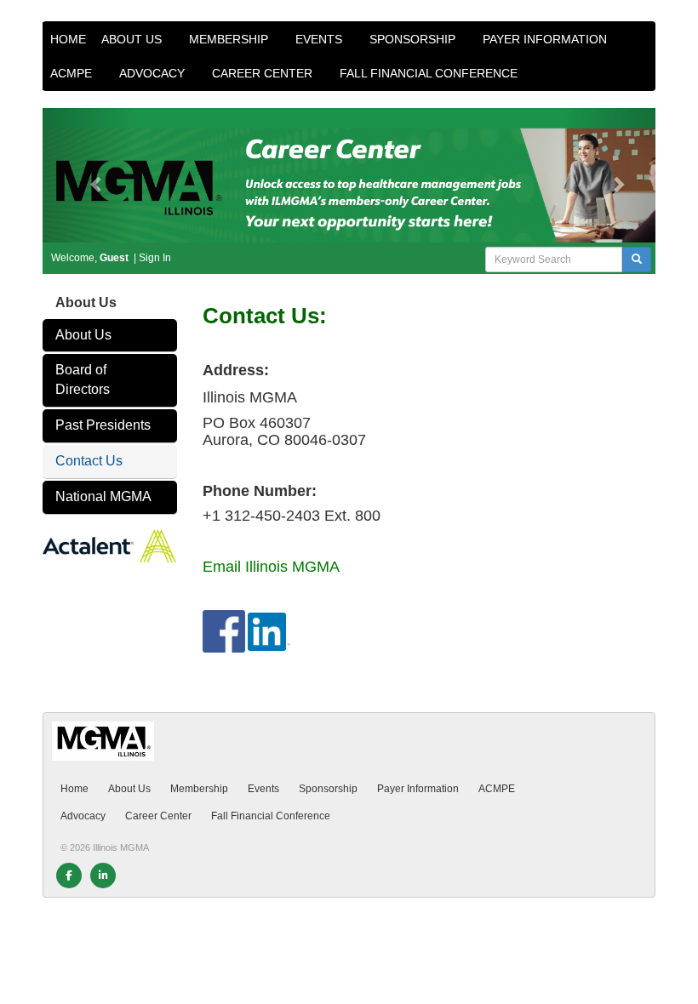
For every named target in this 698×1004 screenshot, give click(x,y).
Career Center (264, 73)
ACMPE (72, 73)
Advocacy (153, 73)
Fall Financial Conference (430, 73)
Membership (230, 39)
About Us (133, 39)
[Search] (636, 259)
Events (320, 39)
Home (68, 39)
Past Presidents (103, 425)
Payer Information (546, 39)
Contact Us (89, 461)
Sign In (155, 258)
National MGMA (103, 496)
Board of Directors (82, 379)
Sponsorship (414, 39)
